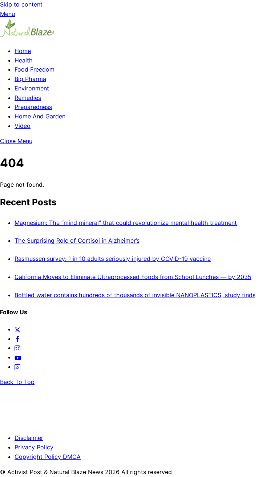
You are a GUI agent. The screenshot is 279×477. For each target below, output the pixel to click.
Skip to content (21, 4)
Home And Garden (40, 116)
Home (23, 50)
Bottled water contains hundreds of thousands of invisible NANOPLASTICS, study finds (135, 295)
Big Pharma (30, 78)
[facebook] (17, 338)
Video (23, 125)
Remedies (28, 97)
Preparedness (33, 106)
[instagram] (17, 347)
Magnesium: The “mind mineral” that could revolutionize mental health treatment (126, 222)
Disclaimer (29, 437)
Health (24, 60)
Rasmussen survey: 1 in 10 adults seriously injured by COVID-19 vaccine (113, 258)
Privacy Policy (34, 447)
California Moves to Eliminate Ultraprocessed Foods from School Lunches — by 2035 (133, 276)
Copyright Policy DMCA (48, 456)
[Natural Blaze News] (27, 35)
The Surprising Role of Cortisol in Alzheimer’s (77, 240)
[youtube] (18, 357)
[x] (17, 329)
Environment (32, 88)
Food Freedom (34, 69)
